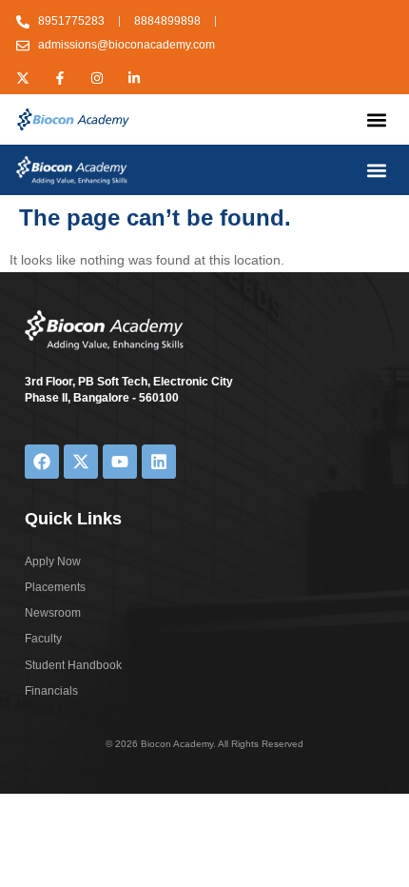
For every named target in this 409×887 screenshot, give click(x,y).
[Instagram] (97, 78)
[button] (377, 119)
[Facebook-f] (60, 78)
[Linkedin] (159, 461)
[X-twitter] (22, 78)
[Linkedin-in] (134, 78)
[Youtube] (120, 461)
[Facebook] (42, 461)
